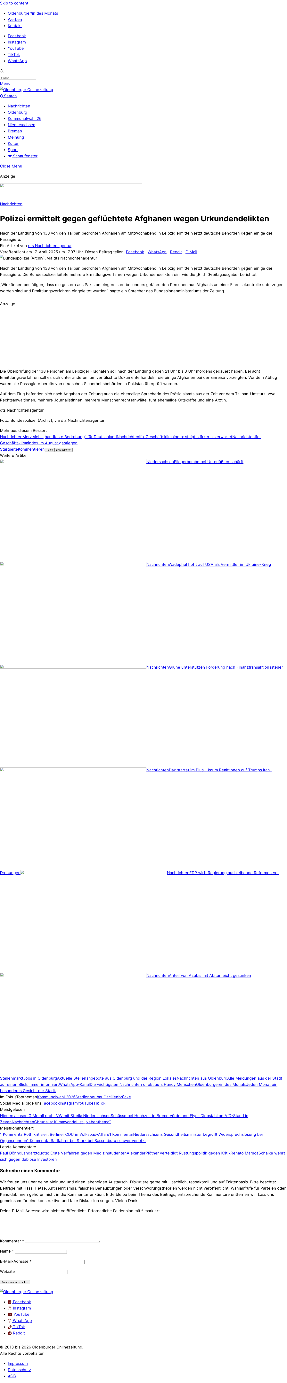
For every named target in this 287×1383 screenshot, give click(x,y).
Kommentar (12, 1241)
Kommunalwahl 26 (24, 118)
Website (7, 1271)
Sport (13, 149)
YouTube (16, 48)
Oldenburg (17, 112)
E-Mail (191, 252)
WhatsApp (17, 60)
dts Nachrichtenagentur (49, 245)
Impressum (18, 1363)
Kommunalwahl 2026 (56, 1097)
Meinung (16, 137)
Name (7, 1251)
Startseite (9, 449)
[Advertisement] (143, 337)
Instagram (17, 42)
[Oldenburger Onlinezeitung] (26, 1291)
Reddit (176, 252)
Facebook (17, 36)
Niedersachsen (21, 124)
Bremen (15, 131)
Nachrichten (19, 106)
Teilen (49, 449)
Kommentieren (31, 449)
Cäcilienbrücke (117, 1097)
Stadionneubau (89, 1097)
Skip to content (14, 3)
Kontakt (15, 25)
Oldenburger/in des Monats (33, 13)
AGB (12, 1376)
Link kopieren (63, 449)
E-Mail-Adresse (16, 1261)
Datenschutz (19, 1369)
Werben (15, 19)
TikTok (14, 54)
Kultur (13, 143)
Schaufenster (24, 156)
